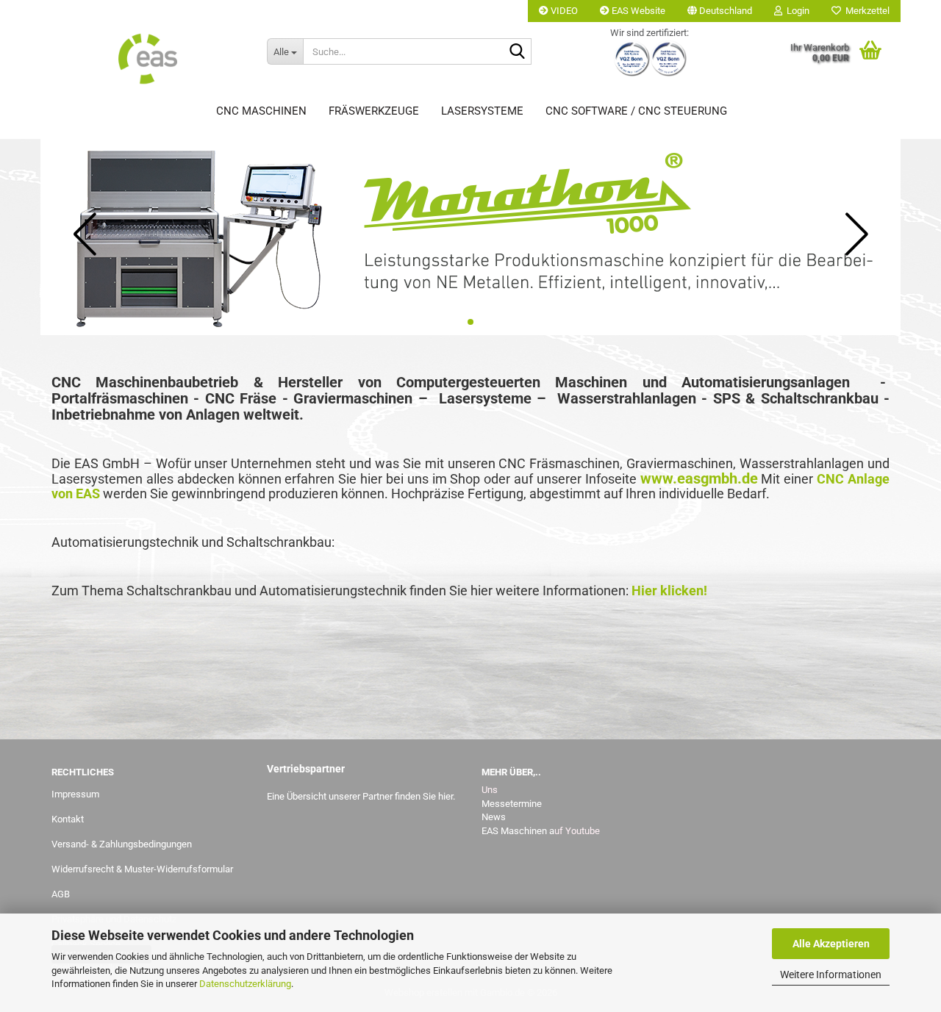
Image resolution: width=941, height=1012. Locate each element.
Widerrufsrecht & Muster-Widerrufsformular (142, 869)
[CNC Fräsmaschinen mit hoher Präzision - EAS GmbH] (148, 59)
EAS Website (637, 10)
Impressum (75, 794)
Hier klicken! (669, 590)
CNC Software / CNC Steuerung (636, 111)
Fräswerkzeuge (374, 111)
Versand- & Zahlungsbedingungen (121, 844)
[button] (719, 11)
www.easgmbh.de (699, 478)
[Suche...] (518, 52)
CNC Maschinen (261, 111)
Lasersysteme (482, 111)
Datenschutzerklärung (245, 983)
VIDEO (563, 10)
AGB (60, 894)
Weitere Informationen (830, 974)
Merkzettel (865, 10)
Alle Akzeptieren (831, 944)
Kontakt (67, 819)
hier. (446, 796)
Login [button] (795, 10)
